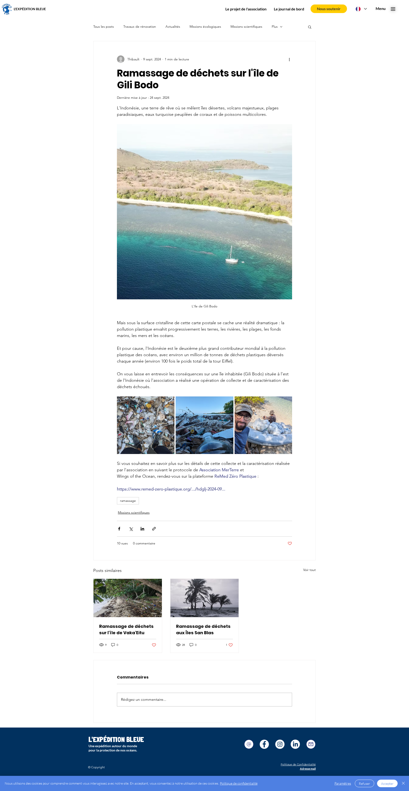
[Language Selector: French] (361, 9)
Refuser (364, 784)
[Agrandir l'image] (145, 425)
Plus (275, 26)
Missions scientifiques (246, 26)
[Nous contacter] (248, 744)
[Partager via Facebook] (119, 528)
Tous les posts (103, 26)
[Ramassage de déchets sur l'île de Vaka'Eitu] (127, 598)
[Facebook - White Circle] (264, 744)
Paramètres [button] (342, 783)
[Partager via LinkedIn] (142, 528)
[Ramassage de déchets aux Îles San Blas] (204, 598)
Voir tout (309, 570)
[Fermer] (403, 783)
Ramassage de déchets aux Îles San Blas (203, 629)
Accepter (387, 784)
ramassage (128, 501)
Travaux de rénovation (139, 26)
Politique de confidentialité (239, 783)
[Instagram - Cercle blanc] (280, 744)
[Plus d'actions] (289, 59)
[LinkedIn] (295, 744)
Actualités (172, 26)
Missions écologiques (205, 26)
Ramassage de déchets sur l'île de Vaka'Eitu (126, 629)
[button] (380, 8)
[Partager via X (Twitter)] (131, 528)
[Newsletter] (311, 744)
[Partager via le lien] (154, 528)
